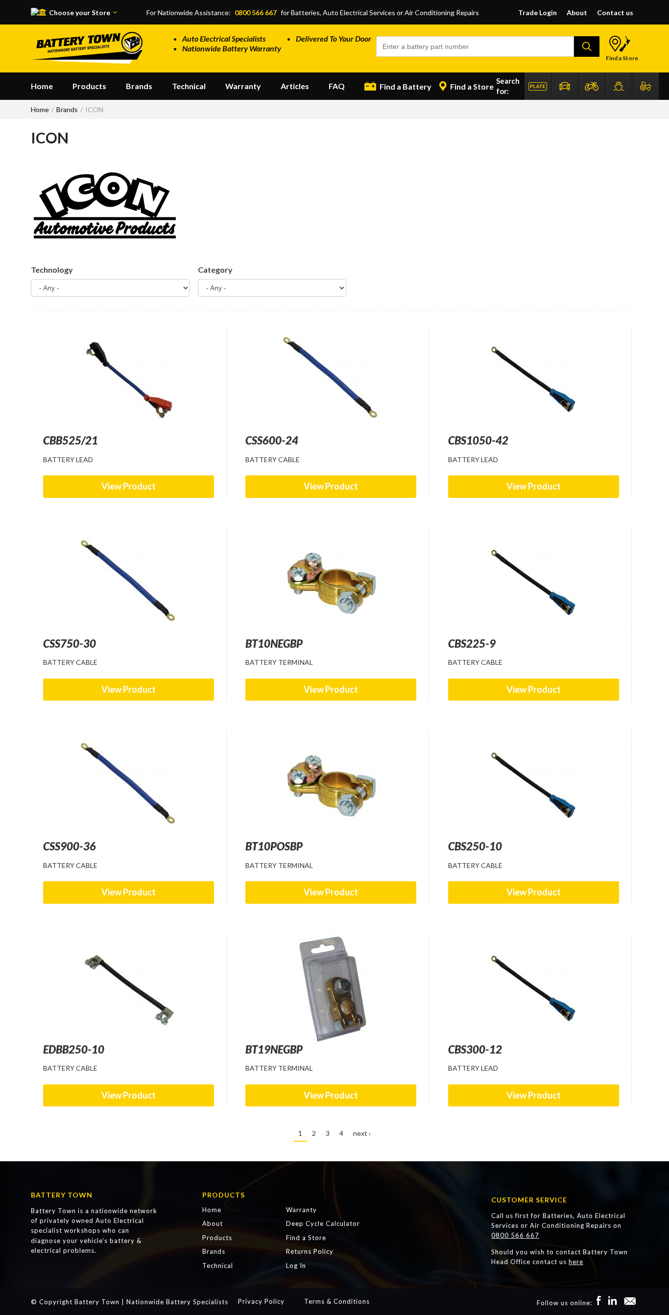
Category (215, 269)
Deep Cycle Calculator (323, 1223)
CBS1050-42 (478, 440)
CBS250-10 (475, 846)
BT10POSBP (274, 846)
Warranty (243, 86)
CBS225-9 (472, 643)
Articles (295, 86)
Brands (139, 86)
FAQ (337, 86)
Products (89, 86)
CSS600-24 (271, 440)
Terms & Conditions (337, 1301)
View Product (128, 486)
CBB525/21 (70, 440)
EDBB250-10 (73, 1049)
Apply (586, 46)
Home (42, 86)
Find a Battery (405, 86)
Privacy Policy (261, 1301)
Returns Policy (310, 1251)
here (576, 1262)
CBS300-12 (475, 1049)
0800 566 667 (256, 12)
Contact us (615, 12)
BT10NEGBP (274, 643)
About (577, 12)
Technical (189, 86)
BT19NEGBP (274, 1049)
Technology (52, 269)
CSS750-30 (69, 643)
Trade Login (537, 12)
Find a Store (622, 58)
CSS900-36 (69, 846)
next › (362, 1133)
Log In (296, 1265)
